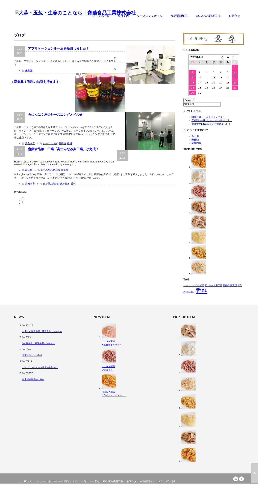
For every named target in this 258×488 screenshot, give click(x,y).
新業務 (55, 183)
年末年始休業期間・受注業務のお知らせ (42, 331)
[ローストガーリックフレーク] (198, 228)
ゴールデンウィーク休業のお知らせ (40, 367)
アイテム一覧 (101, 15)
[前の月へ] (220, 57)
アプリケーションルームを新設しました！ (58, 48)
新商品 (62, 143)
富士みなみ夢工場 (50, 170)
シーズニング (50, 143)
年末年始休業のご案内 (33, 379)
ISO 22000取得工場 (208, 15)
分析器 (46, 183)
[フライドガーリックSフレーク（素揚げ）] (198, 213)
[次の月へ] (235, 57)
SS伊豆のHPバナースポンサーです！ (211, 120)
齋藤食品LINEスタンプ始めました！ (211, 123)
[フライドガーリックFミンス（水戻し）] (198, 258)
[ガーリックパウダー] (198, 182)
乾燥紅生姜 (107, 370)
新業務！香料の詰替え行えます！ (38, 81)
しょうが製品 (108, 341)
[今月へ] (228, 57)
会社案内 (123, 15)
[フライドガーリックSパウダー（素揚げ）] (198, 273)
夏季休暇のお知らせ (32, 355)
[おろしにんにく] (198, 243)
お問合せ (234, 15)
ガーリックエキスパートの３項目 (51, 481)
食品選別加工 (179, 15)
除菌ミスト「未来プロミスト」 (208, 117)
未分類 (28, 70)
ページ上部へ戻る (254, 473)
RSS (235, 478)
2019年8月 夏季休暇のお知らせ (38, 343)
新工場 (28, 170)
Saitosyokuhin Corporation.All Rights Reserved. (218, 486)
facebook (241, 478)
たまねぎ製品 (108, 391)
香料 (69, 143)
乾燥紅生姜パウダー (112, 345)
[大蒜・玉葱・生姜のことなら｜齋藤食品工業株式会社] (76, 12)
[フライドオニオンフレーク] (198, 167)
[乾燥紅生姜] (198, 197)
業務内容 (30, 143)
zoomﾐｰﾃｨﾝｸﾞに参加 (166, 481)
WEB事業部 (145, 481)
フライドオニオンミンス (114, 395)
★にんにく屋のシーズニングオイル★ (55, 114)
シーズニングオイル (149, 15)
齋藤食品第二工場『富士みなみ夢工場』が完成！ (63, 149)
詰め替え (65, 183)
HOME (27, 481)
